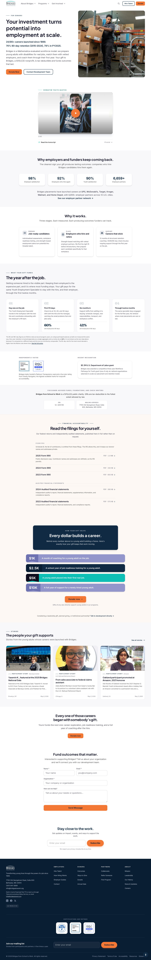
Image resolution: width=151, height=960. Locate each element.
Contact (57, 884)
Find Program (106, 880)
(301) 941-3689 (12, 885)
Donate (140, 3)
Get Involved (57, 3)
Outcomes (81, 871)
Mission (127, 871)
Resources (133, 956)
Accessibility (123, 956)
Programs (42, 3)
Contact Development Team (38, 72)
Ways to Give (82, 875)
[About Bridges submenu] (35, 3)
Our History (129, 880)
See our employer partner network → (75, 198)
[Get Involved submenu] (64, 3)
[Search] (118, 3)
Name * (46, 769)
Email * (79, 769)
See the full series (37, 343)
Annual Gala (81, 884)
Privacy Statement (99, 956)
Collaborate (105, 871)
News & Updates (131, 884)
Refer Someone (106, 875)
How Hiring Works (60, 875)
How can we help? (50, 789)
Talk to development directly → (102, 616)
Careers (127, 888)
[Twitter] (15, 901)
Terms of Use (112, 956)
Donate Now (14, 72)
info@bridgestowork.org (15, 888)
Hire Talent (128, 3)
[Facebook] (11, 901)
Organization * (49, 779)
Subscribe (95, 843)
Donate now (74, 599)
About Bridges (27, 3)
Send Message (75, 808)
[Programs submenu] (48, 3)
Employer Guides (60, 880)
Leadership (129, 875)
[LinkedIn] (7, 901)
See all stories (137, 640)
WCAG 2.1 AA (13, 906)
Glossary (142, 956)
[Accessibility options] (145, 954)
